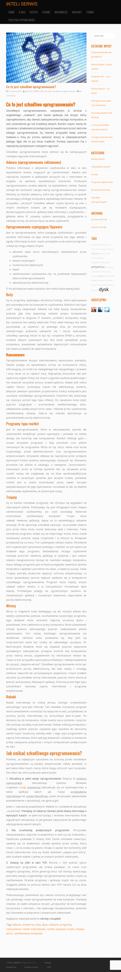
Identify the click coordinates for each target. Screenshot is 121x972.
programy (66, 924)
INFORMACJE (61, 12)
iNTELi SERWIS (21, 4)
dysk (44, 924)
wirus (9, 933)
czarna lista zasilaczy (106, 285)
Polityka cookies (31, 967)
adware (17, 924)
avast (100, 276)
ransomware (13, 929)
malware (54, 924)
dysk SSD (94, 290)
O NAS (22, 12)
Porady (48, 91)
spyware (61, 929)
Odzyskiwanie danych (100, 166)
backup (103, 249)
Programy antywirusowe (102, 182)
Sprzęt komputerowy (100, 190)
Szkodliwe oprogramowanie (63, 91)
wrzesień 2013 (97, 219)
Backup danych (98, 159)
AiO (105, 276)
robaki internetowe (33, 929)
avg (92, 253)
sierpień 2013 (97, 227)
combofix (95, 245)
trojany (80, 929)
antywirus (28, 924)
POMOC (90, 12)
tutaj (22, 787)
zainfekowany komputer (28, 933)
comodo (109, 249)
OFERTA (34, 12)
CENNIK (46, 12)
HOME (11, 12)
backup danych (97, 258)
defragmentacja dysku (100, 262)
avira (97, 253)
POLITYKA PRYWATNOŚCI (21, 20)
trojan (70, 929)
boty (38, 924)
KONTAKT (77, 12)
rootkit (50, 929)
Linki (49, 967)
